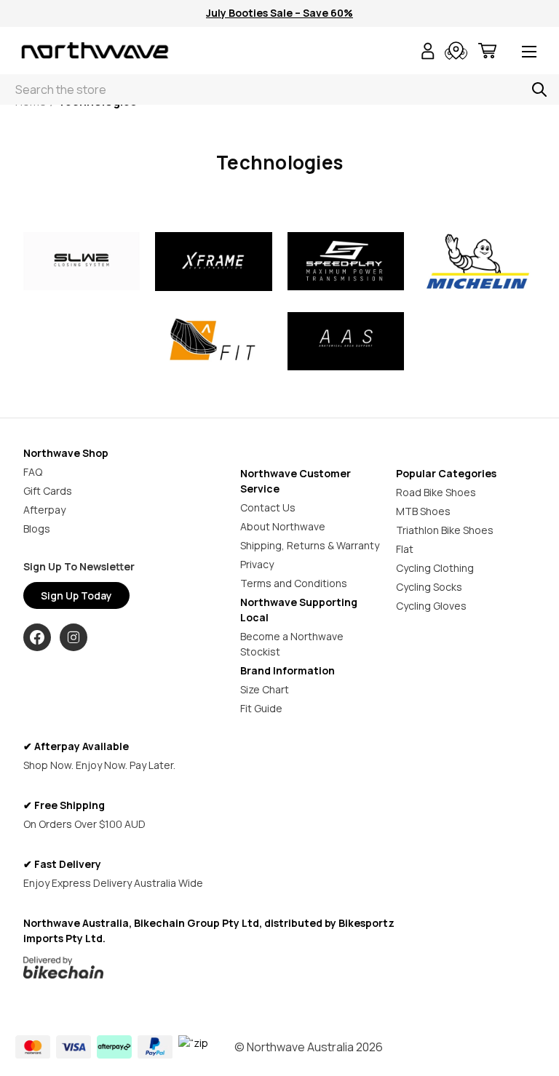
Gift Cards (47, 491)
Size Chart (264, 689)
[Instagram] (73, 637)
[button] (81, 261)
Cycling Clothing (435, 568)
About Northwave (282, 526)
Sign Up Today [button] (76, 595)
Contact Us (268, 507)
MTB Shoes (423, 511)
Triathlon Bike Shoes (444, 530)
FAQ (32, 472)
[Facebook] (37, 637)
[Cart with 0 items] (487, 53)
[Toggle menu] (529, 52)
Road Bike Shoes (436, 492)
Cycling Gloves (431, 606)
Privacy (257, 564)
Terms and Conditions (293, 583)
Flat (404, 549)
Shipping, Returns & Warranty (309, 545)
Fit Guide (261, 708)
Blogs (36, 528)
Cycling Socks (429, 587)
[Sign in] (428, 52)
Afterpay (44, 510)
